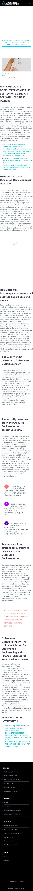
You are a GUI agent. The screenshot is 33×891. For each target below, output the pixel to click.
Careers (6, 860)
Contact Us (13, 881)
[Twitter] (5, 753)
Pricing (6, 802)
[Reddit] (16, 753)
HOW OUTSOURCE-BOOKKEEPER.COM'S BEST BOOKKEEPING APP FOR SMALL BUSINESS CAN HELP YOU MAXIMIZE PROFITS (18, 735)
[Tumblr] (10, 753)
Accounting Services (10, 775)
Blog (3, 75)
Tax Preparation (9, 783)
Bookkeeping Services (11, 771)
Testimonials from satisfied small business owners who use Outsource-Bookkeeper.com (17, 167)
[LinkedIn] (13, 753)
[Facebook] (3, 753)
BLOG (6, 856)
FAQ (5, 864)
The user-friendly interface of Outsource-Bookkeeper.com (14, 155)
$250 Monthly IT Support (12, 814)
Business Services (9, 787)
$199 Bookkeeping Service (12, 810)
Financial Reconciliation (11, 779)
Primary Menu (29, 3)
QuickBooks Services (10, 791)
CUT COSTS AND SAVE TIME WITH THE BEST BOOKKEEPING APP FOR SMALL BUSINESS (17, 744)
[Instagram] (19, 875)
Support (21, 881)
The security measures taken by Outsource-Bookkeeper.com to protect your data (17, 160)
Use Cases (7, 806)
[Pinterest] (8, 753)
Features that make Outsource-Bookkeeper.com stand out (14, 145)
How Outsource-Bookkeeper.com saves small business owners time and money (17, 150)
